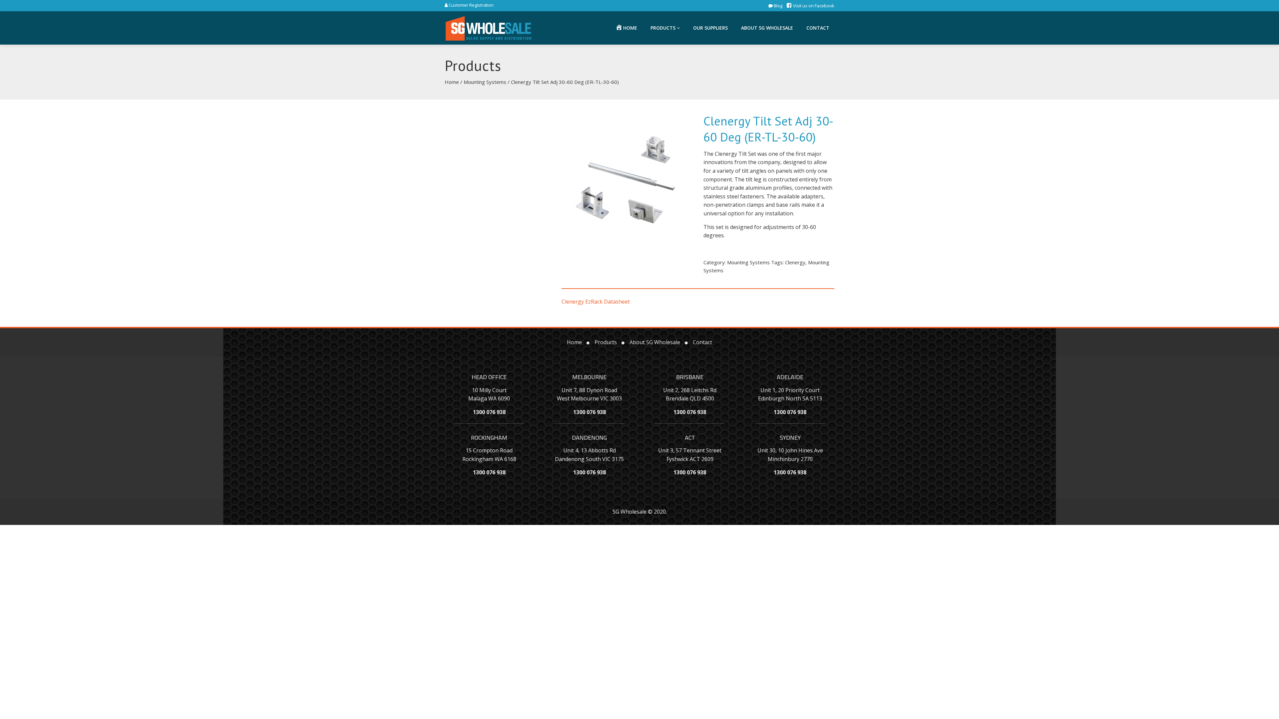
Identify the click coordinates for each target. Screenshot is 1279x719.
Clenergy (795, 262)
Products (663, 28)
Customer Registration (471, 5)
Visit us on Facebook (813, 6)
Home (452, 82)
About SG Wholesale (767, 28)
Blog (777, 6)
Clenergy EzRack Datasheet (596, 301)
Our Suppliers (710, 28)
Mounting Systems (485, 82)
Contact (817, 28)
